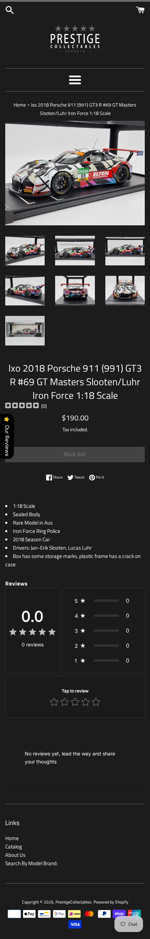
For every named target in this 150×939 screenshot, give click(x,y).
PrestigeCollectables (73, 902)
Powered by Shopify (110, 902)
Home (12, 838)
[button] (104, 600)
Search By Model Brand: (31, 863)
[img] (22, 406)
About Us (15, 855)
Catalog (13, 847)
